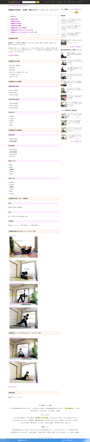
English (79, 2)
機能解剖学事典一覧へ (22, 440)
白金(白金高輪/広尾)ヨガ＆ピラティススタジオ (54, 408)
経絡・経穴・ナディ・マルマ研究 (37, 422)
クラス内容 (53, 2)
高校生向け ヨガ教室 (51, 432)
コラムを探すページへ (76, 9)
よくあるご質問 (51, 410)
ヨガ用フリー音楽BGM (49, 422)
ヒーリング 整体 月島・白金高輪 (73, 432)
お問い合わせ (74, 2)
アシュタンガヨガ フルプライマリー (70, 417)
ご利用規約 (58, 410)
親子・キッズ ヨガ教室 (61, 432)
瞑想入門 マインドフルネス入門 (52, 420)
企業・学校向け (59, 2)
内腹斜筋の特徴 (14, 19)
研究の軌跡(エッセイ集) (59, 422)
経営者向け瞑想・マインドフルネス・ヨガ (19, 432)
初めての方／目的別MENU (67, 440)
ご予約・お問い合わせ (34, 410)
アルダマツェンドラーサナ (15, 337)
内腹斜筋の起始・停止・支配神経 (18, 27)
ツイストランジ (13, 306)
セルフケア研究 (68, 420)
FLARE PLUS (49, 437)
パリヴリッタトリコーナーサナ (16, 283)
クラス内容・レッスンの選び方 (38, 408)
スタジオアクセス (43, 410)
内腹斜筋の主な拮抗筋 (16, 23)
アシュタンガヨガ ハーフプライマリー (19, 420)
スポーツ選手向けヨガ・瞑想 (72, 429)
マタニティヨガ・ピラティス (59, 429)
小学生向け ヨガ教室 (32, 432)
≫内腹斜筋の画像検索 (13, 55)
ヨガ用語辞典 (31, 420)
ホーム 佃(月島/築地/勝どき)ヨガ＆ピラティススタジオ (20, 408)
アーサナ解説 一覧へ (77, 141)
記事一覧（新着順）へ (76, 46)
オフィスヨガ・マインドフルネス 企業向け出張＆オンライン (41, 429)
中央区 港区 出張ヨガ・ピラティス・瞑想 (20, 429)
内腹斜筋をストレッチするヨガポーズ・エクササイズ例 (24, 32)
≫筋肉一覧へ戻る (12, 386)
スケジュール (46, 2)
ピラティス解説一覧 (30, 417)
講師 (69, 2)
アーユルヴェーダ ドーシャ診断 (56, 417)
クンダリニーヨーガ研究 (24, 422)
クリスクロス (12, 235)
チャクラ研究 (75, 420)
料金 (65, 2)
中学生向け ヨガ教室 (42, 432)
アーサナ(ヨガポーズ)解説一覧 (19, 417)
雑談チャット (67, 422)
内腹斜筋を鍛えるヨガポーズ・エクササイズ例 (22, 30)
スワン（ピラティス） (14, 361)
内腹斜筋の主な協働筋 (16, 25)
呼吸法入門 (61, 420)
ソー (10, 259)
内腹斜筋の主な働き (15, 21)
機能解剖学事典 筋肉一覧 (40, 420)
